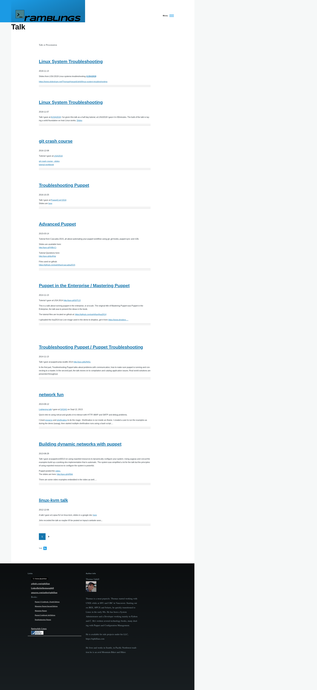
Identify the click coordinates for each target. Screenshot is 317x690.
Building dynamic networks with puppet (80, 444)
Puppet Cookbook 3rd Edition (45, 615)
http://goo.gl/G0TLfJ (72, 300)
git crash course (56, 141)
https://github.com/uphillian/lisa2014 (90, 314)
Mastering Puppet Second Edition (46, 606)
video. (58, 471)
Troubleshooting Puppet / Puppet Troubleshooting (91, 347)
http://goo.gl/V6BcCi (47, 248)
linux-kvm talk (53, 500)
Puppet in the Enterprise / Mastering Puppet (84, 285)
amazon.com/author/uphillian (44, 592)
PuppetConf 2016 (58, 200)
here (50, 203)
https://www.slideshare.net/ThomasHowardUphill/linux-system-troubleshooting (73, 82)
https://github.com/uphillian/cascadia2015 (57, 265)
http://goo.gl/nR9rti (65, 474)
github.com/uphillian (40, 583)
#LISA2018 (56, 117)
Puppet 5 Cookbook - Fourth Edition (47, 602)
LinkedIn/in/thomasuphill (42, 587)
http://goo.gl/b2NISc (82, 362)
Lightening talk (45, 409)
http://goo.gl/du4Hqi (47, 256)
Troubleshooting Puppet (64, 185)
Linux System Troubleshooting (71, 61)
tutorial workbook (46, 165)
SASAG (63, 409)
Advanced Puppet (57, 224)
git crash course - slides (49, 161)
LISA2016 (58, 156)
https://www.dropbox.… (118, 320)
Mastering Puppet (41, 611)
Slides (79, 120)
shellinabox (62, 420)
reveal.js (49, 420)
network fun (51, 394)
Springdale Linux (39, 628)
